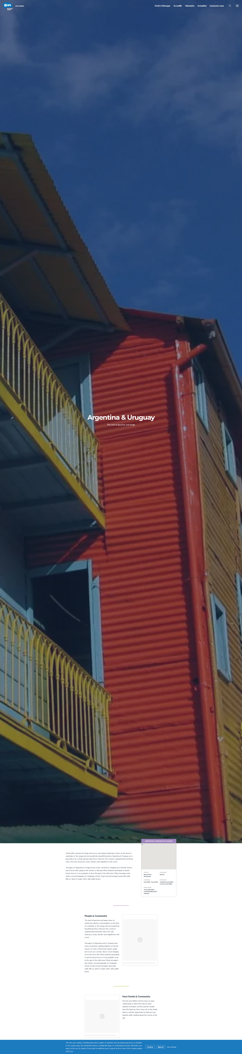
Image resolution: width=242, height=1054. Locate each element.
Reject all (161, 1047)
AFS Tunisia (8, 6)
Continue (150, 1047)
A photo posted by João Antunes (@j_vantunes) (99, 1035)
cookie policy (75, 1045)
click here (69, 1051)
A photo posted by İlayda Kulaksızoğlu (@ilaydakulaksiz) (140, 963)
